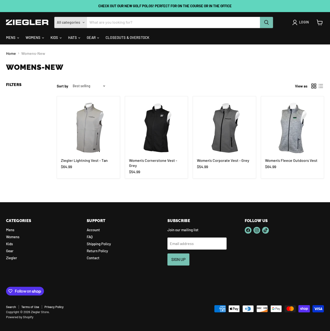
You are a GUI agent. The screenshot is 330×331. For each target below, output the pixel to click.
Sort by (62, 86)
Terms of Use (30, 307)
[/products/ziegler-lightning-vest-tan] (88, 127)
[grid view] (313, 86)
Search (11, 307)
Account (93, 230)
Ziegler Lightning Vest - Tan (84, 160)
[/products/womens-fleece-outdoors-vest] (292, 127)
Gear (91, 37)
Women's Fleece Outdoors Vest (291, 160)
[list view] (320, 86)
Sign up (178, 259)
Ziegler (11, 258)
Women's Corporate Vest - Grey (223, 160)
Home (11, 53)
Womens (33, 37)
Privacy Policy (54, 307)
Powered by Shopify (19, 317)
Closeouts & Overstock (127, 37)
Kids (54, 37)
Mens (11, 37)
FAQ (90, 237)
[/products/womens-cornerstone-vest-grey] (156, 127)
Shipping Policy (99, 244)
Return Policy (97, 251)
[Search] (266, 22)
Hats (73, 37)
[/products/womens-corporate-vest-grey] (224, 127)
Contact (93, 258)
